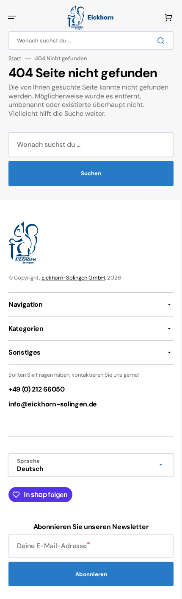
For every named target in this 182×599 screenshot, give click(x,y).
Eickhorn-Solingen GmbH (73, 277)
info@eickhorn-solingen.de (52, 404)
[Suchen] (156, 40)
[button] (12, 17)
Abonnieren (88, 574)
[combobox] (87, 40)
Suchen (88, 173)
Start (14, 58)
